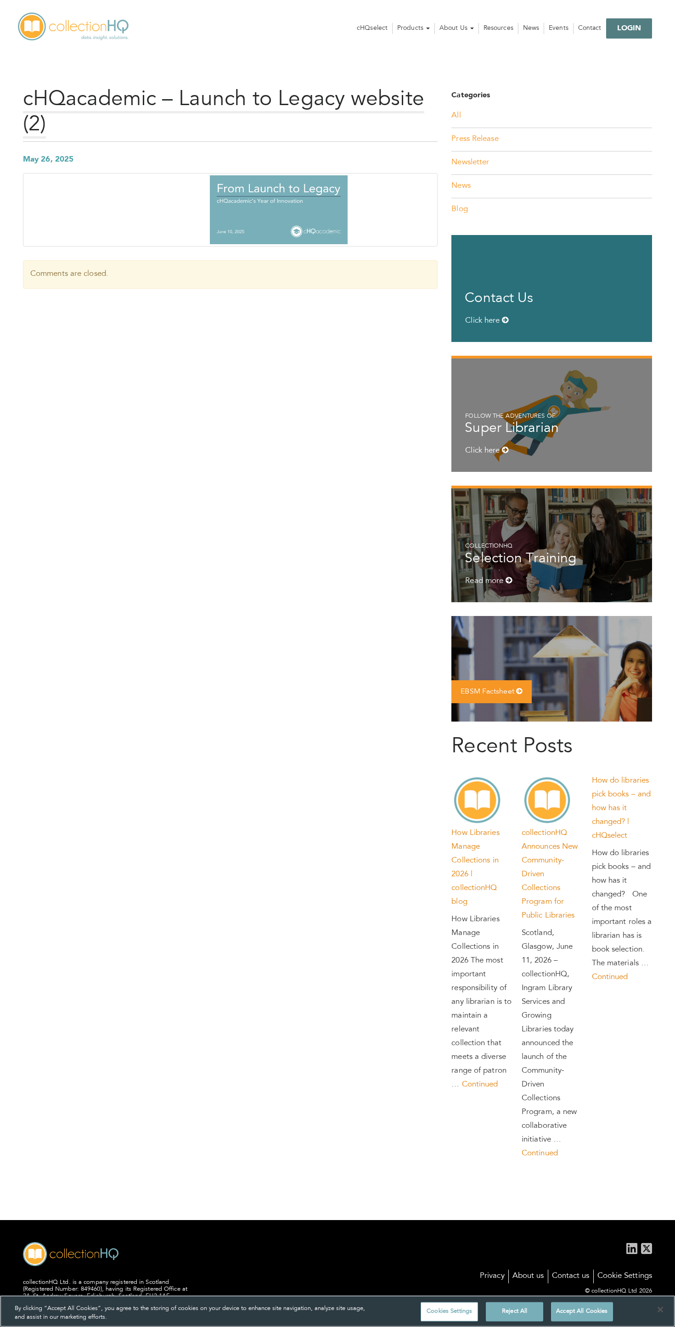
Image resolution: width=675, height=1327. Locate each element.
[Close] (660, 1309)
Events (558, 28)
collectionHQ (74, 27)
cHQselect (372, 28)
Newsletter (470, 163)
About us (528, 1276)
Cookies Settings (449, 1312)
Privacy (492, 1276)
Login (629, 28)
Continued (480, 1085)
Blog (459, 209)
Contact (590, 28)
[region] (337, 1311)
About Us (454, 28)
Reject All (514, 1312)
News (531, 28)
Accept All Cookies (582, 1312)
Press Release (474, 139)
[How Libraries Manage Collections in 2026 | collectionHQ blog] (477, 800)
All (456, 116)
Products (411, 28)
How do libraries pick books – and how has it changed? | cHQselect (621, 808)
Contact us (571, 1276)
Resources (498, 28)
